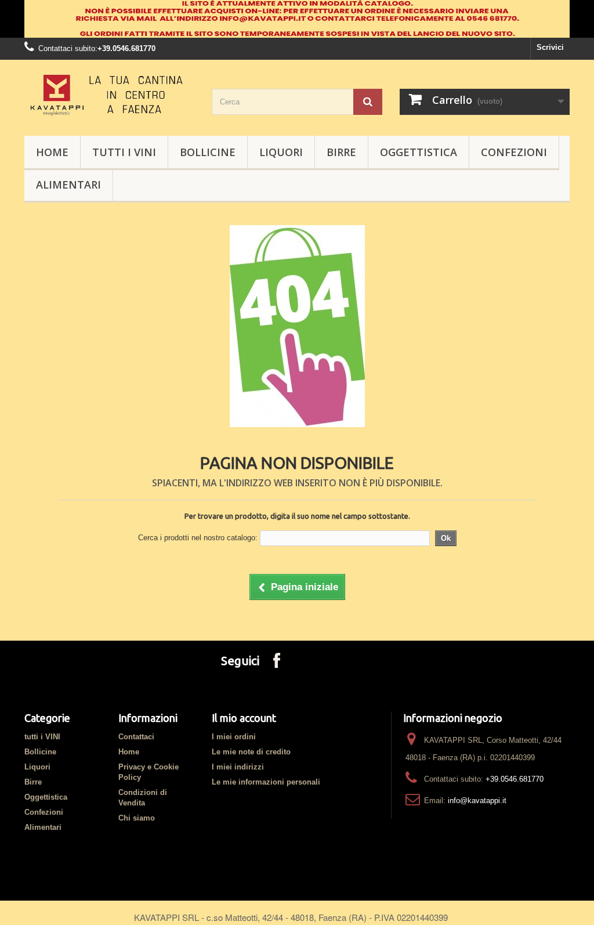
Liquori (281, 152)
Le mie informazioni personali (266, 782)
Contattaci (136, 736)
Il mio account (244, 718)
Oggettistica (418, 152)
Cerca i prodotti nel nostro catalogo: (198, 537)
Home (128, 751)
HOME (52, 152)
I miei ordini (234, 736)
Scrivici (550, 47)
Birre (341, 152)
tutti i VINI (124, 152)
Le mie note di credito (251, 751)
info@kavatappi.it (477, 800)
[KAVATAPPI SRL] (109, 94)
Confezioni (514, 152)
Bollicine (208, 152)
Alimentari (68, 184)
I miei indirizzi (238, 767)
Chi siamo (136, 818)
